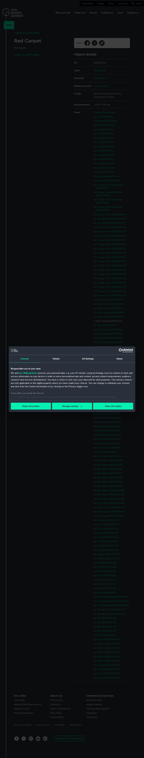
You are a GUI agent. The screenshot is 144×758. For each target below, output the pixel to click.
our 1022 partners (28, 373)
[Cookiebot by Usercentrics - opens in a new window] (121, 350)
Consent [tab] (24, 358)
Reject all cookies (31, 406)
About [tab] (119, 358)
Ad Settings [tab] (88, 358)
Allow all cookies (113, 406)
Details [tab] (56, 358)
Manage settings (70, 406)
